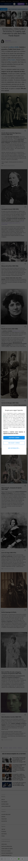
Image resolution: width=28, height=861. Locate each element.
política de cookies (17, 427)
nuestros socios (21, 413)
